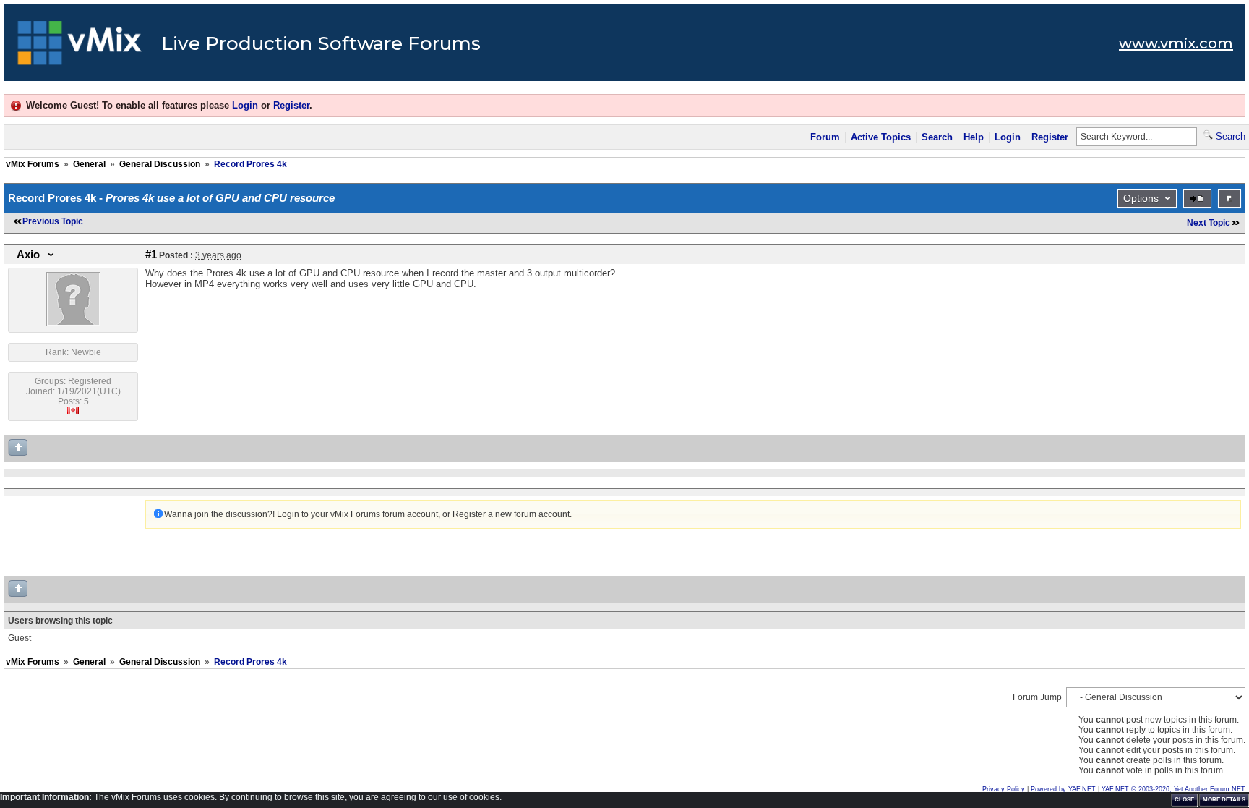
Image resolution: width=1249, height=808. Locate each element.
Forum (825, 137)
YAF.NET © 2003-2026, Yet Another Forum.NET (1173, 789)
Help (973, 137)
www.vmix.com (1176, 43)
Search (937, 137)
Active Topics (881, 137)
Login (245, 105)
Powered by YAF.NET (1063, 789)
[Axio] (73, 323)
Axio (28, 254)
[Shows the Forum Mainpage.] (79, 47)
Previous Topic (52, 221)
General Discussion (159, 164)
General (89, 164)
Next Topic (1208, 223)
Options (1141, 198)
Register (291, 105)
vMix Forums (32, 164)
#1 (151, 254)
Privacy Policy (1003, 789)
